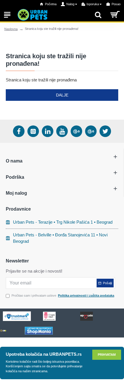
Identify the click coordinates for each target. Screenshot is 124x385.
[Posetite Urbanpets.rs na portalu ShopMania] (39, 331)
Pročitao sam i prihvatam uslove (63, 295)
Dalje (62, 95)
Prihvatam (107, 354)
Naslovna (11, 29)
